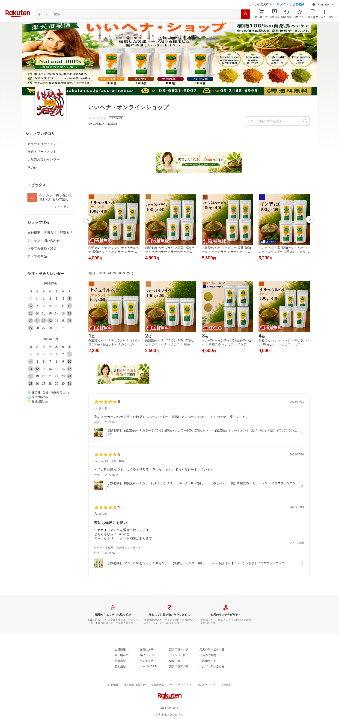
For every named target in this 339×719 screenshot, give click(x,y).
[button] (322, 4)
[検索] (245, 14)
